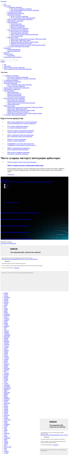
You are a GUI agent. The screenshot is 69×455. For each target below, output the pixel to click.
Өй (5, 4)
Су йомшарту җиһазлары (14, 7)
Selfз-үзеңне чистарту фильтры (19, 28)
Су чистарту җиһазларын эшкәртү (17, 127)
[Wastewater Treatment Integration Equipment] (21, 162)
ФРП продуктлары (12, 37)
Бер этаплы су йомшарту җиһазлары (21, 8)
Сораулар (6, 52)
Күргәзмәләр (11, 55)
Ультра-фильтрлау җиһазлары (15, 13)
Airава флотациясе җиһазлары (19, 33)
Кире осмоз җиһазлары (14, 15)
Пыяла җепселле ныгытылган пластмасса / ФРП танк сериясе (28, 39)
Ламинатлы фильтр (16, 24)
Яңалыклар (7, 48)
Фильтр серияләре (12, 22)
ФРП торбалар (38, 182)
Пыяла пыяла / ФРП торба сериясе (21, 40)
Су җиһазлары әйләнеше (14, 11)
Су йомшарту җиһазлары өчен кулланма (16, 239)
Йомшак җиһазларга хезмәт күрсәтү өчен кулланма (20, 213)
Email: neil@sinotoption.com (12, 202)
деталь (12, 174)
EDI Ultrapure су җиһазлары (15, 21)
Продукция (7, 5)
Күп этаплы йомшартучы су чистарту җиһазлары (25, 10)
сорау (8, 174)
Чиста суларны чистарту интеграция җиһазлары (24, 34)
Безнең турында (8, 54)
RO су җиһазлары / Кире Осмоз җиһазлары (19, 136)
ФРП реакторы (48, 182)
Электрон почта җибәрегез (8, 243)
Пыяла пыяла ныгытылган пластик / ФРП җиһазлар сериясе (28, 45)
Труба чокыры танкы (17, 36)
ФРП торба (30, 182)
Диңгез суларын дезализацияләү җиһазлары (20, 19)
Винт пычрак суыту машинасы (20, 31)
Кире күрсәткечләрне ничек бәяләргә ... (15, 226)
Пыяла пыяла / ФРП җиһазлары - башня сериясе (24, 42)
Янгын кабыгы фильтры (18, 25)
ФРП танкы (4, 182)
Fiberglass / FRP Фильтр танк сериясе (21, 43)
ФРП (24, 182)
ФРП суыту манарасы (15, 182)
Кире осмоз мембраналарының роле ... (15, 232)
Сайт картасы (5, 180)
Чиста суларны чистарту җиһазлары (17, 30)
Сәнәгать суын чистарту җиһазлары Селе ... (17, 219)
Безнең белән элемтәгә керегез (13, 57)
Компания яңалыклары (14, 49)
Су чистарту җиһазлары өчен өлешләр (18, 46)
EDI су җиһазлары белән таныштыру (18, 149)
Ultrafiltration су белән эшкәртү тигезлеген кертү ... (21, 145)
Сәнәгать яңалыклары (13, 51)
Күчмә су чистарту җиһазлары (19, 16)
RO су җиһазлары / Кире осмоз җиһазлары (23, 18)
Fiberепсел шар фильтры (18, 27)
